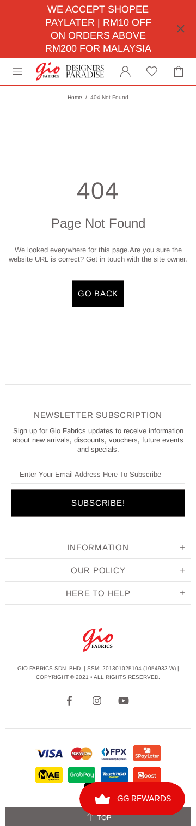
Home (75, 97)
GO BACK (98, 293)
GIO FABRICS (70, 71)
